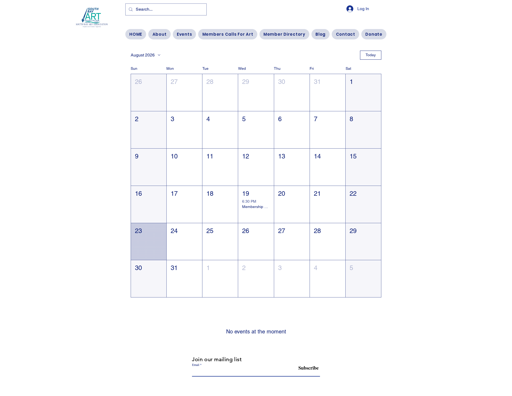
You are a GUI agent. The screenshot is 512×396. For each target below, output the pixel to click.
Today (371, 55)
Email (195, 364)
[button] (149, 92)
